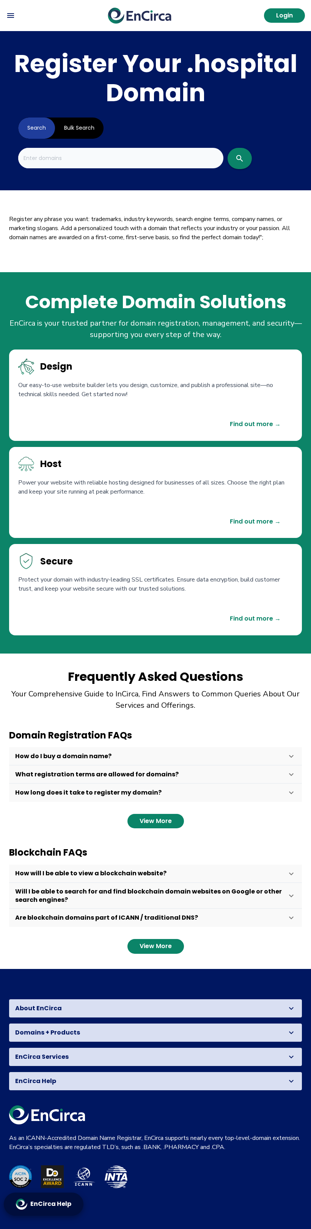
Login (284, 15)
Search (36, 128)
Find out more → (255, 424)
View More (156, 821)
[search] (240, 158)
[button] (155, 756)
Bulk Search (79, 128)
